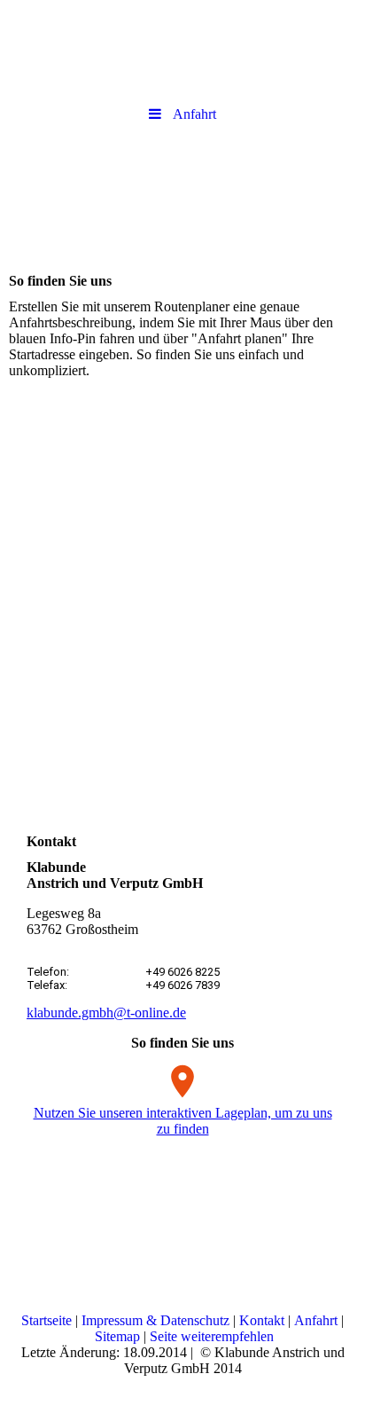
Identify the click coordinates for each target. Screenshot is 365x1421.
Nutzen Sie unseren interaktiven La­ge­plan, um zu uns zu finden (183, 1120)
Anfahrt (316, 1320)
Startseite (46, 1320)
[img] (182, 193)
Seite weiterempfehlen (212, 1336)
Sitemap (117, 1336)
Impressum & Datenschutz (155, 1320)
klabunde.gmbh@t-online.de (106, 1012)
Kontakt (261, 1320)
